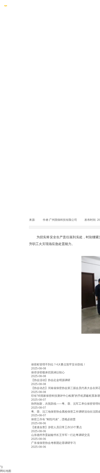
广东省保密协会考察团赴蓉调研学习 (53, 443)
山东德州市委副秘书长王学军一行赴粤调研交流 (60, 435)
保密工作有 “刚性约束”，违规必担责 (53, 419)
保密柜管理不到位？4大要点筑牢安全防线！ (58, 364)
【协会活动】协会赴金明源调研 (50, 380)
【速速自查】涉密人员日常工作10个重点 (56, 427)
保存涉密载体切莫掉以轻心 (48, 372)
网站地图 (5, 471)
